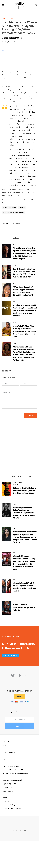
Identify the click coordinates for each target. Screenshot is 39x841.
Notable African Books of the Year (15, 770)
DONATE (19, 696)
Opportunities (17, 484)
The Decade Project (10, 805)
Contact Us (7, 801)
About (5, 798)
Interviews (16, 528)
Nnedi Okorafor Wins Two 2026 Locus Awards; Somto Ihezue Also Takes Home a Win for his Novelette (24, 273)
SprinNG (22, 78)
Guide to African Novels (12, 809)
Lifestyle (6, 742)
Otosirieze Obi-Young (11, 223)
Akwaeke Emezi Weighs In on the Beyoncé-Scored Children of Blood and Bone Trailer (24, 587)
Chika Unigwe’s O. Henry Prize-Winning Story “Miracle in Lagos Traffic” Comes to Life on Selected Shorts (24, 512)
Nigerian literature (9, 207)
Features (16, 601)
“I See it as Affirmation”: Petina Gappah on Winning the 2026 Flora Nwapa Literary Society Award (24, 291)
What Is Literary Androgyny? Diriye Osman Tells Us (24, 607)
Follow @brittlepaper (11, 655)
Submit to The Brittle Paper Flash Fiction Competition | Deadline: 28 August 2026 (24, 490)
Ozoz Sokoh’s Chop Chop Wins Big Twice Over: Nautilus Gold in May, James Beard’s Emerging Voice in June (24, 331)
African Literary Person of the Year (15, 774)
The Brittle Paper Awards (12, 766)
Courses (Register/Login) (12, 780)
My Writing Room (9, 784)
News (20, 482)
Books (5, 749)
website (23, 203)
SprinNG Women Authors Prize (13, 213)
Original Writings (9, 752)
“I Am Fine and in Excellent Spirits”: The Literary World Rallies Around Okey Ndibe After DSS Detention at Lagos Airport (24, 253)
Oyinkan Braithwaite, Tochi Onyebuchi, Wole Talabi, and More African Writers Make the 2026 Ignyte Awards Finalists (25, 310)
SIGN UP (19, 726)
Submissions (8, 791)
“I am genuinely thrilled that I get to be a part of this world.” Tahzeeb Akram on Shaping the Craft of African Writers (25, 536)
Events (15, 482)
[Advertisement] (19, 449)
